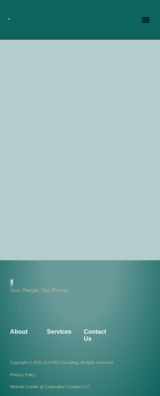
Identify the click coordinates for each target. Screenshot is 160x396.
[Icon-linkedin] (15, 304)
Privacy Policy (23, 375)
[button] (146, 19)
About (19, 332)
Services (59, 332)
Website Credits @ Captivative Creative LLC (50, 386)
